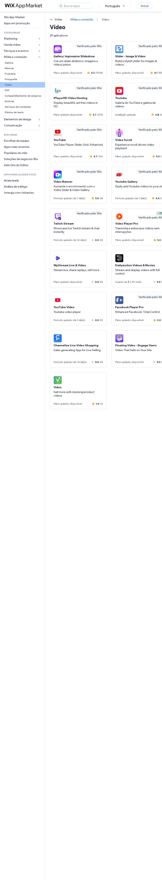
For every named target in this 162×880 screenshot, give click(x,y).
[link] (22, 17)
